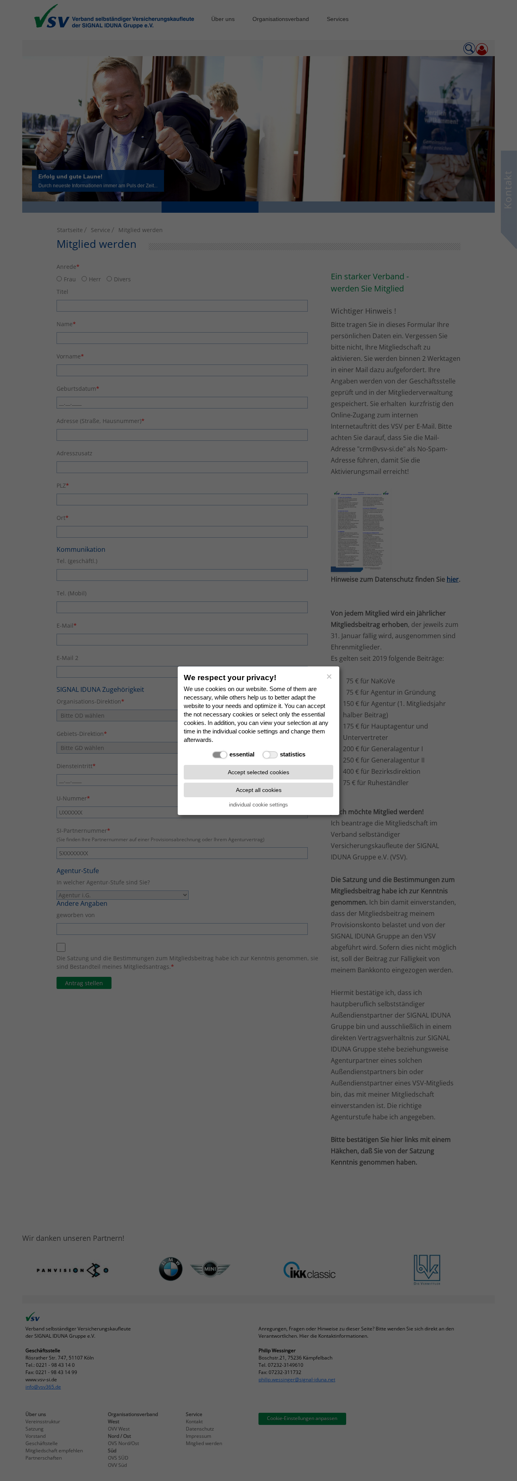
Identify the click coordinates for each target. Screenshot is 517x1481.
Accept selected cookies (258, 772)
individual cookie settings (258, 804)
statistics (292, 754)
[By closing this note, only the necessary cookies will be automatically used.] (329, 676)
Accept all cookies (259, 789)
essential (241, 754)
